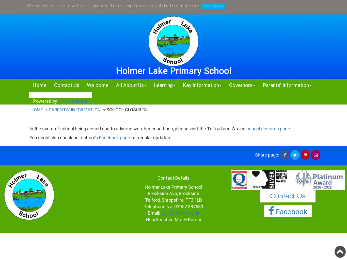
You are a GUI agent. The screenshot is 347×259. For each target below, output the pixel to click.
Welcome (97, 85)
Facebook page (114, 137)
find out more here (181, 5)
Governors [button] (241, 85)
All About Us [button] (130, 85)
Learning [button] (163, 85)
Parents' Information (75, 109)
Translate (77, 101)
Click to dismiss (213, 6)
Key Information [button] (201, 85)
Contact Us (66, 85)
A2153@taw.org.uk (180, 213)
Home (39, 85)
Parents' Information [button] (286, 85)
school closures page (268, 128)
